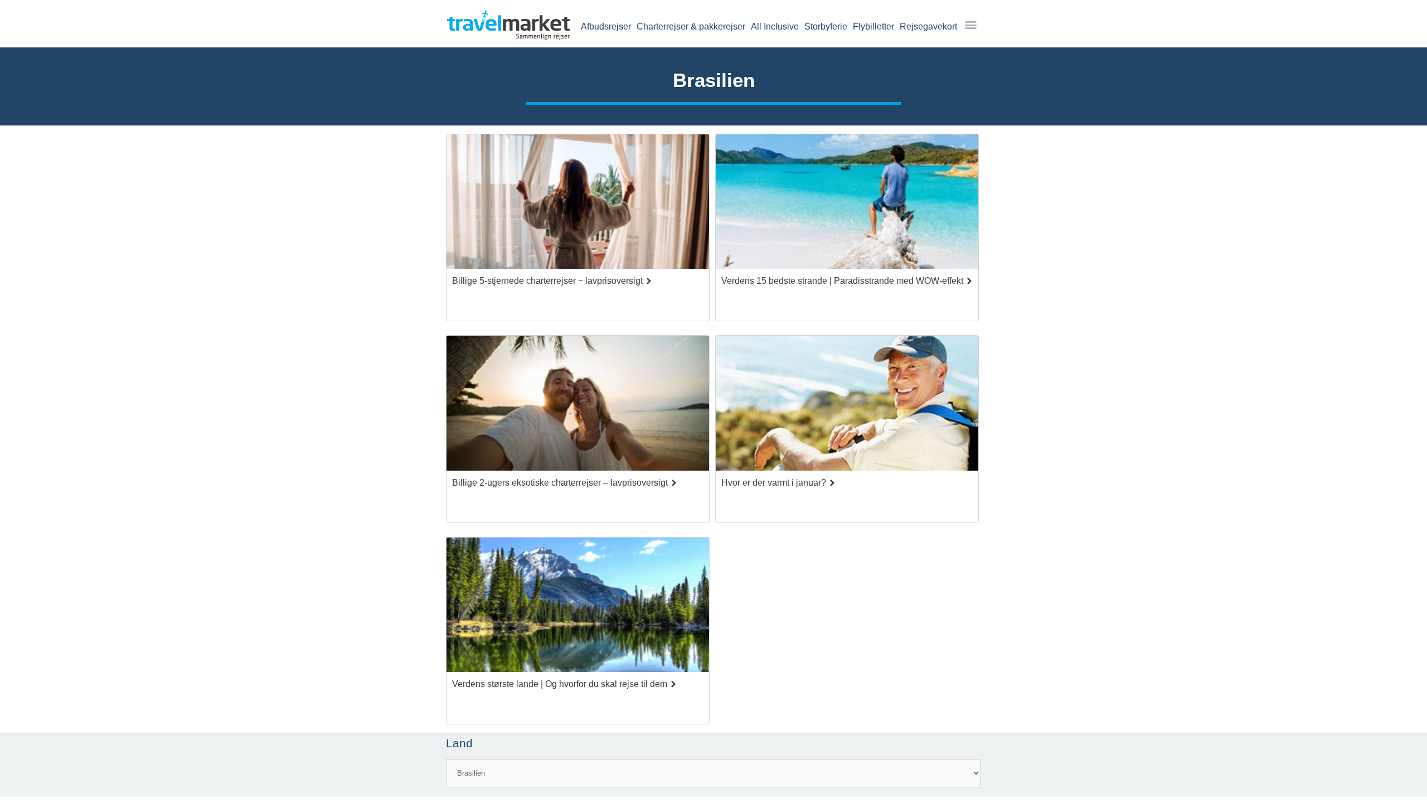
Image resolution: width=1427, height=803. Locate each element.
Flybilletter (873, 26)
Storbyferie (825, 26)
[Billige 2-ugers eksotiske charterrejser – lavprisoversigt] (577, 406)
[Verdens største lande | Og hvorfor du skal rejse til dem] (577, 608)
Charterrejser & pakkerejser (691, 26)
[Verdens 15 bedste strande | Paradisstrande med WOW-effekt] (847, 204)
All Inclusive (775, 26)
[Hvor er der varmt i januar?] (847, 406)
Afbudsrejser (606, 26)
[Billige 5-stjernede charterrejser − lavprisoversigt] (577, 204)
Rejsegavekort (928, 26)
